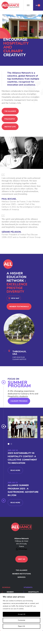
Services (21, 577)
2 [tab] (11, 444)
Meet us (21, 559)
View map (15, 298)
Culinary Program (18, 401)
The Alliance (10, 111)
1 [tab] (8, 444)
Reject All (21, 626)
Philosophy (9, 119)
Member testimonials (19, 307)
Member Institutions (21, 574)
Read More (15, 470)
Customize (21, 620)
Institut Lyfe (10, 127)
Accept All (21, 614)
